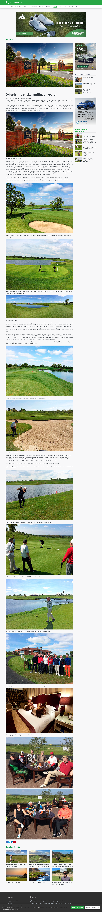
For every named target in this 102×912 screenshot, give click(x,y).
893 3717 (56, 901)
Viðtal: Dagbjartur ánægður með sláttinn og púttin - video (89, 160)
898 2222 (69, 903)
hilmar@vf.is (60, 903)
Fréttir (11, 6)
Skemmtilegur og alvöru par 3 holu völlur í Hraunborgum (16, 865)
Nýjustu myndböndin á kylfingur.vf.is (82, 130)
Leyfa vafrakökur (77, 907)
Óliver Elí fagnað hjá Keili (88, 77)
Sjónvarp (41, 6)
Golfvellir (55, 6)
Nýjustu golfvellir (13, 847)
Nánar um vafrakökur (16, 909)
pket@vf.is (48, 901)
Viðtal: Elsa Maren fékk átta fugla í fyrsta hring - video (89, 154)
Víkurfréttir (71, 6)
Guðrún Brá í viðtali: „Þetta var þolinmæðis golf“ (89, 147)
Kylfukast (25, 6)
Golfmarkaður (48, 6)
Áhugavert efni (63, 6)
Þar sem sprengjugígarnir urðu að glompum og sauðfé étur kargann (39, 865)
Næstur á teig (18, 6)
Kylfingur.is (17, 2)
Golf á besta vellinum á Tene (37, 882)
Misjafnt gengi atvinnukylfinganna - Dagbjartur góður (87, 91)
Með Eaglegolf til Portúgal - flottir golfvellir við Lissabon (62, 883)
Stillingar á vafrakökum (92, 907)
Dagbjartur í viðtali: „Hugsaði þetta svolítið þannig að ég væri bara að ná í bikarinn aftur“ (89, 142)
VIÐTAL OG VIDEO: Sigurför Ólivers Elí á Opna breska (89, 135)
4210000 (63, 900)
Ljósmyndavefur (33, 6)
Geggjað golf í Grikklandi (13, 882)
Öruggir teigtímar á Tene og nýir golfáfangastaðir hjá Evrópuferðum (62, 865)
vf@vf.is (11, 903)
